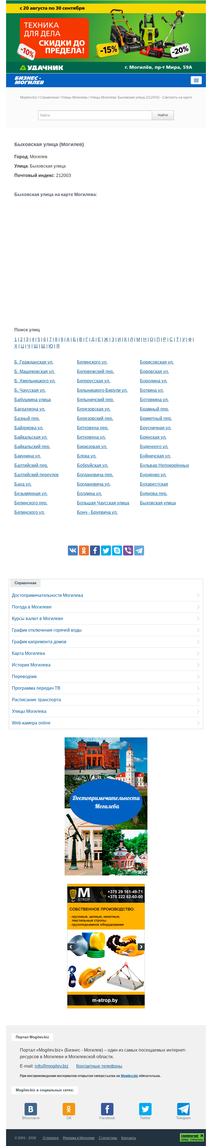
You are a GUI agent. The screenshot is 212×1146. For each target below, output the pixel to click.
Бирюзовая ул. (92, 446)
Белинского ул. (29, 512)
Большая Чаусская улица (103, 503)
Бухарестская (154, 484)
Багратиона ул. (29, 409)
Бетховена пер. (92, 427)
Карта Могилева (28, 653)
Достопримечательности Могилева (47, 595)
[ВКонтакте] (73, 550)
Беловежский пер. (95, 371)
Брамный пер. (154, 409)
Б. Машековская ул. (34, 371)
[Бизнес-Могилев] (29, 80)
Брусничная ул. (155, 427)
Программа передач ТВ (36, 688)
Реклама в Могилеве (79, 1138)
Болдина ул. (89, 493)
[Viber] (128, 550)
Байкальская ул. (30, 437)
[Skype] (117, 550)
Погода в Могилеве (32, 607)
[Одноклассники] (84, 550)
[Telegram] (139, 550)
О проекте (51, 1138)
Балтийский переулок (36, 474)
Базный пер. (27, 418)
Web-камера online (31, 723)
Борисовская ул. (157, 362)
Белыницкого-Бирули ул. (102, 390)
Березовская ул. (93, 409)
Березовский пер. (95, 418)
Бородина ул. (153, 381)
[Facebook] (95, 550)
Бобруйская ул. (92, 465)
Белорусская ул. (93, 381)
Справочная (49, 97)
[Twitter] (106, 550)
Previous (71, 947)
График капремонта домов (39, 641)
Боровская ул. (154, 371)
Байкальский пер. (32, 446)
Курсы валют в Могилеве (37, 618)
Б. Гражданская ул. (33, 362)
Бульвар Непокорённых (164, 465)
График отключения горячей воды (47, 630)
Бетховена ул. (91, 437)
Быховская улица (158, 503)
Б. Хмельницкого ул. (34, 381)
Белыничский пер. (95, 399)
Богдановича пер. (95, 474)
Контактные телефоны (99, 1066)
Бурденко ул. (153, 474)
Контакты (128, 1138)
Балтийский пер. (31, 465)
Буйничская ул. (155, 456)
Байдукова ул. (28, 427)
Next (140, 947)
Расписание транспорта (36, 699)
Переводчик (24, 676)
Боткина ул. (152, 390)
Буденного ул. (154, 446)
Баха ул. (22, 484)
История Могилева (31, 665)
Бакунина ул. (27, 456)
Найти (163, 115)
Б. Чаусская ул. (30, 390)
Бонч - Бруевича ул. (97, 512)
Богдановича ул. (93, 484)
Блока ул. (86, 456)
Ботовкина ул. (154, 399)
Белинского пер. (30, 503)
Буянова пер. (153, 493)
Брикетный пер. (156, 418)
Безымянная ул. (30, 493)
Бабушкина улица (32, 399)
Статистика (108, 1138)
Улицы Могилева (74, 97)
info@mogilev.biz (51, 1066)
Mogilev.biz (28, 97)
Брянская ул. (153, 437)
